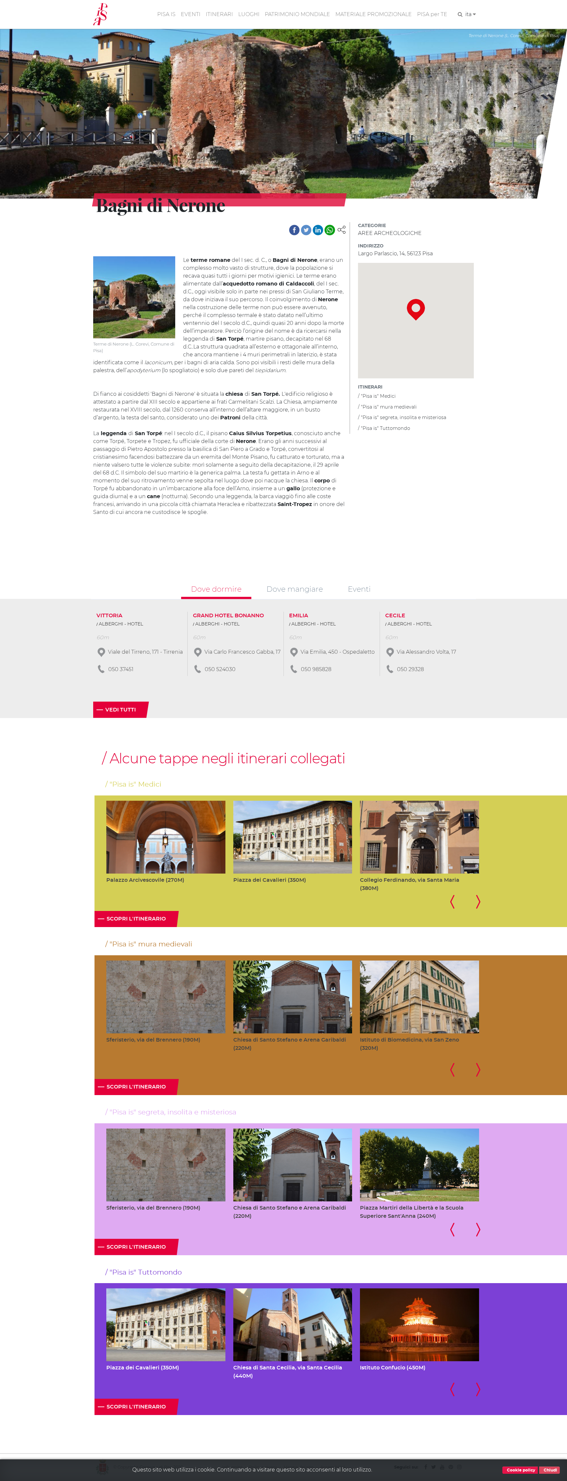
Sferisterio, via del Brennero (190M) (153, 1040)
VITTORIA (109, 615)
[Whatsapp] (330, 230)
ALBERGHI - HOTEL (121, 624)
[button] (342, 229)
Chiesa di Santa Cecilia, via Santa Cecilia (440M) (287, 1372)
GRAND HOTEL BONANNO (228, 615)
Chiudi (550, 1470)
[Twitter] (306, 230)
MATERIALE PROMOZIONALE (373, 14)
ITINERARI (219, 14)
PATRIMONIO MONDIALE (297, 14)
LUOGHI (249, 14)
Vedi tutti (120, 709)
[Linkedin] (318, 230)
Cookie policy (520, 1470)
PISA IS (166, 14)
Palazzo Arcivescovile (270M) (145, 880)
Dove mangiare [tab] (294, 589)
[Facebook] (294, 230)
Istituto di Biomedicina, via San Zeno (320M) (409, 1044)
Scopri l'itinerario (136, 918)
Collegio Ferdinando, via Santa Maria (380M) (409, 884)
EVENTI (190, 14)
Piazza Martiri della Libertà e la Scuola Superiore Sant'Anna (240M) (412, 1212)
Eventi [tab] (359, 589)
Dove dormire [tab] (216, 589)
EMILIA (298, 615)
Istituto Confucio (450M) (393, 1367)
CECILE (395, 615)
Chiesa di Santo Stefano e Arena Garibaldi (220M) (289, 1044)
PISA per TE (432, 14)
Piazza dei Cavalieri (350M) (269, 880)
